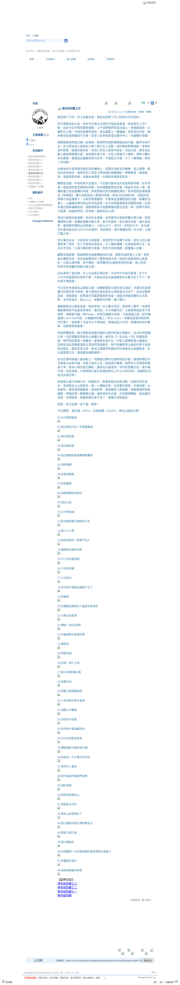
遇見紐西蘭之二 (35, 180)
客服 (98, 978)
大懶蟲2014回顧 (36, 187)
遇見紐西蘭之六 (35, 166)
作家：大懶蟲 (32, 36)
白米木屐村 (33, 212)
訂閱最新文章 (73, 51)
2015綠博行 (34, 215)
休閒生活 (135, 900)
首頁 (31, 59)
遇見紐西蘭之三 (35, 176)
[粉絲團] (3, 981)
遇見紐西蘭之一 (35, 183)
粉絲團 (9, 982)
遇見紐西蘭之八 (35, 160)
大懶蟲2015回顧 (36, 202)
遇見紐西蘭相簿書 (36, 156)
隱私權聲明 (88, 978)
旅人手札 (146, 900)
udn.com (152, 977)
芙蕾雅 (32, 140)
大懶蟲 (40, 128)
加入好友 (30, 51)
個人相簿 (71, 59)
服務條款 (64, 978)
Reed (31, 145)
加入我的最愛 (58, 51)
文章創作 (50, 59)
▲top (153, 972)
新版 (81, 31)
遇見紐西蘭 (64, 895)
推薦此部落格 (43, 51)
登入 (155, 982)
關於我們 (43, 978)
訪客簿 (91, 59)
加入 (161, 982)
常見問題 (53, 978)
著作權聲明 (75, 978)
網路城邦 (151, 2)
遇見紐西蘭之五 (35, 170)
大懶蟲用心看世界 (47, 31)
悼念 (30, 198)
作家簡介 (110, 59)
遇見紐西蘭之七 (35, 163)
